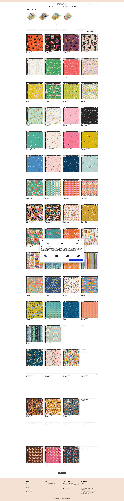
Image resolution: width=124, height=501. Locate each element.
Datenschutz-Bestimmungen (49, 484)
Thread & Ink (36, 9)
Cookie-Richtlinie (47, 486)
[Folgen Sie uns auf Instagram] (66, 489)
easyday (69, 498)
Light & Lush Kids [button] (73, 6)
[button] (94, 4)
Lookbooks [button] (59, 6)
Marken (27, 9)
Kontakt (27, 484)
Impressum (28, 490)
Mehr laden (62, 472)
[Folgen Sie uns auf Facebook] (63, 489)
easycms (66, 498)
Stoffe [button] (49, 6)
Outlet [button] (80, 6)
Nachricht (27, 486)
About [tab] (76, 243)
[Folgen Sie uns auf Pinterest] (68, 489)
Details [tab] (62, 243)
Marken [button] (53, 6)
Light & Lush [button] (65, 6)
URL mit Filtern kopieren (90, 31)
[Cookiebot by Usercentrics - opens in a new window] (78, 240)
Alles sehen (32, 9)
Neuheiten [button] (44, 6)
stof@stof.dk (83, 486)
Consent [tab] (47, 243)
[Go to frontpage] (62, 4)
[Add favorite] (42, 35)
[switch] (56, 256)
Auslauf (27, 487)
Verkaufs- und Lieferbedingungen (50, 483)
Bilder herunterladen (29, 491)
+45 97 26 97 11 (83, 485)
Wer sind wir (28, 483)
